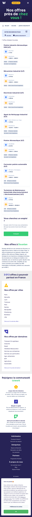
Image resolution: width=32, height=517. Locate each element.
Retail (6, 346)
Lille (5, 317)
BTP (5, 358)
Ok (16, 511)
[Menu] (28, 2)
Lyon (5, 299)
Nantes (6, 307)
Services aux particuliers (12, 353)
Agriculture (7, 361)
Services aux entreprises (12, 351)
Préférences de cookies (16, 506)
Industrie (7, 343)
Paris (5, 294)
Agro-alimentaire (9, 356)
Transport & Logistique (11, 341)
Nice (5, 304)
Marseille (7, 297)
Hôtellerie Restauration (11, 348)
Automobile (7, 363)
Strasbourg (7, 312)
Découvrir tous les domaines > (12, 368)
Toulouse (7, 302)
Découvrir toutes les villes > (11, 321)
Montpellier (7, 309)
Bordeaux (7, 314)
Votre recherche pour (12, 32)
